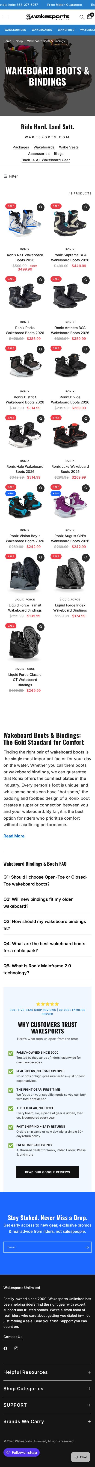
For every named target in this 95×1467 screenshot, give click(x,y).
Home (7, 41)
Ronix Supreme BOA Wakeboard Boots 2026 (70, 257)
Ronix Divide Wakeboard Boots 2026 (70, 400)
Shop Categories (23, 1388)
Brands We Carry (23, 1421)
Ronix (25, 249)
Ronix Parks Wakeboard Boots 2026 (25, 330)
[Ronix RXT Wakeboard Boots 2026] (24, 223)
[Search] (82, 17)
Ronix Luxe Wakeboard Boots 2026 (70, 469)
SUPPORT (15, 1405)
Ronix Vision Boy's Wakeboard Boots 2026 (25, 538)
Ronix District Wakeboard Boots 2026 (25, 400)
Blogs (59, 154)
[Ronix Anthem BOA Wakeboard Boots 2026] (70, 295)
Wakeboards (42, 29)
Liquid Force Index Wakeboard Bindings (70, 608)
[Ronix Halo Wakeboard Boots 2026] (24, 434)
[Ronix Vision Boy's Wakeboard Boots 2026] (24, 504)
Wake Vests (69, 147)
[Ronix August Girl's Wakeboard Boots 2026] (70, 504)
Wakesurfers (15, 29)
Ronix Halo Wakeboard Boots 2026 (24, 469)
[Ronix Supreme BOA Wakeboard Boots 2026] (70, 223)
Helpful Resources (25, 1372)
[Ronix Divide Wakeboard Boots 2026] (70, 365)
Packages (21, 147)
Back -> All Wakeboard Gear (46, 160)
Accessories (39, 154)
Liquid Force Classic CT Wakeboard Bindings (25, 679)
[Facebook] (8, 1348)
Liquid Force (25, 599)
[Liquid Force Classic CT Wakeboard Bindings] (24, 642)
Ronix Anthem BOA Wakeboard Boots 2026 (70, 330)
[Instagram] (20, 1348)
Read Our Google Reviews (47, 1172)
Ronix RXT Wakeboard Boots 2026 (25, 257)
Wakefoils (66, 29)
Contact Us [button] (12, 1337)
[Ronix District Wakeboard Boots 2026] (24, 365)
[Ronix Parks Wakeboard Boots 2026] (24, 295)
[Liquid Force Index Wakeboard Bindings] (70, 573)
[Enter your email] (87, 1247)
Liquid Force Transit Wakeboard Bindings (25, 608)
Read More (13, 835)
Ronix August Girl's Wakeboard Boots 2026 (70, 538)
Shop (19, 41)
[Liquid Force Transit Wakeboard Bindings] (24, 573)
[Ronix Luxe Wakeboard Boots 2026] (70, 434)
